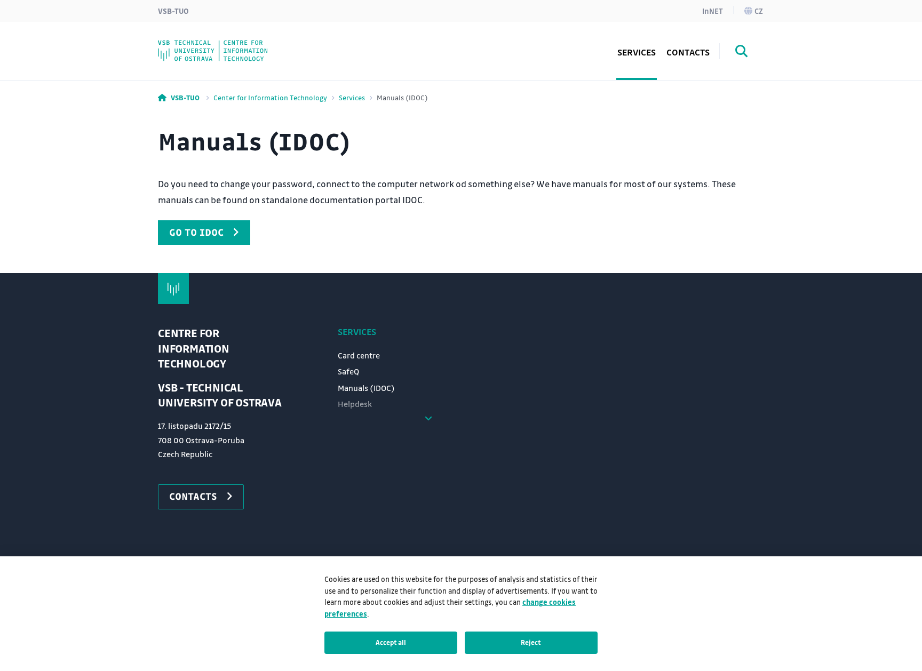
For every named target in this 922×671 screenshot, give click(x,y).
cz (758, 10)
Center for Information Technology (270, 97)
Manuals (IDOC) (366, 387)
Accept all (391, 642)
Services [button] (636, 52)
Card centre (359, 355)
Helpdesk (355, 403)
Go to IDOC (196, 232)
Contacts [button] (688, 52)
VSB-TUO (173, 10)
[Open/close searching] (741, 53)
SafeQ (348, 371)
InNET (712, 10)
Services (352, 97)
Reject (531, 642)
